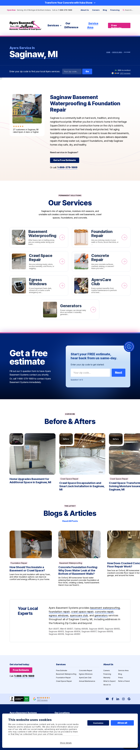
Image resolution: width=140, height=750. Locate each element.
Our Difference (71, 25)
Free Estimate (61, 670)
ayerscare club (79, 615)
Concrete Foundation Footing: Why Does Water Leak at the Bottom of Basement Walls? (79, 558)
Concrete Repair (101, 261)
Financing (114, 10)
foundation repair (59, 611)
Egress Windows (39, 286)
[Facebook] (112, 699)
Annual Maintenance (87, 681)
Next (118, 373)
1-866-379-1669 (65, 10)
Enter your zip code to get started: (87, 364)
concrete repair (104, 611)
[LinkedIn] (117, 699)
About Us (85, 10)
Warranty (106, 678)
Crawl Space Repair (39, 261)
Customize (98, 723)
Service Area (92, 25)
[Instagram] (123, 699)
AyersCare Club (101, 286)
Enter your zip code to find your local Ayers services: (35, 71)
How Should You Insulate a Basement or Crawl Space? (31, 558)
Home (108, 52)
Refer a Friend (124, 681)
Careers (96, 10)
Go (87, 71)
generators (101, 615)
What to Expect (109, 681)
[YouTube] (107, 699)
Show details (66, 743)
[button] (33, 454)
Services (53, 25)
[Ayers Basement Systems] (26, 25)
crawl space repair (82, 611)
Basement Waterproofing (39, 237)
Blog (105, 10)
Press (120, 678)
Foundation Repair (101, 237)
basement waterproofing (105, 607)
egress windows (58, 615)
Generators (70, 310)
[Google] (129, 699)
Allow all (122, 722)
